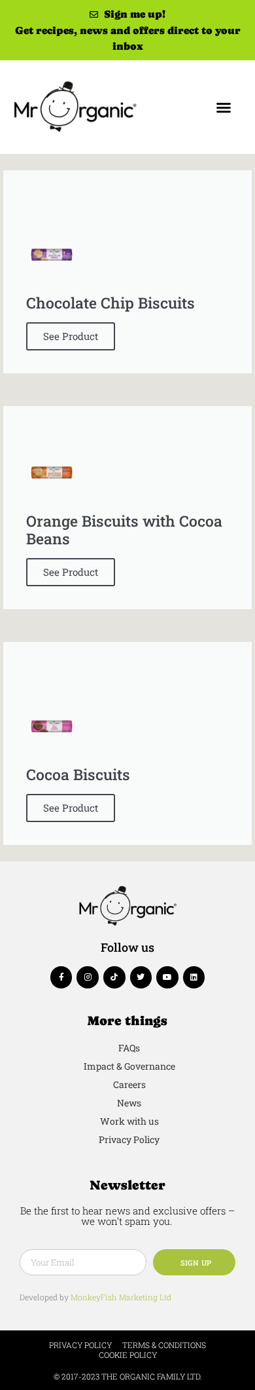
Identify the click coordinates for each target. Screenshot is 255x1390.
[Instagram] (87, 977)
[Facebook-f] (61, 977)
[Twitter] (141, 977)
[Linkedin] (194, 977)
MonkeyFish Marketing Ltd (121, 1297)
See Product (70, 336)
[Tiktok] (114, 977)
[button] (223, 107)
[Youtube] (167, 977)
